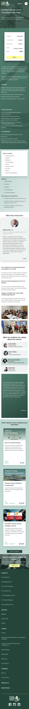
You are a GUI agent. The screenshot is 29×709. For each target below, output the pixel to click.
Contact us (14, 565)
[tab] (14, 345)
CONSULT (4, 573)
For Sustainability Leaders (8, 595)
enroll (14, 57)
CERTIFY (4, 610)
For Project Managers (7, 600)
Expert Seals (4, 654)
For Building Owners (6, 582)
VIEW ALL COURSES (14, 551)
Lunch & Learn (5, 677)
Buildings (3, 614)
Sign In (19, 4)
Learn (3, 629)
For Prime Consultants (7, 586)
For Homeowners (6, 591)
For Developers (5, 577)
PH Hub (3, 633)
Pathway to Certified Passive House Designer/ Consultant (13, 638)
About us (3, 673)
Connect (4, 669)
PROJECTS (5, 683)
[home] (5, 3)
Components (4, 619)
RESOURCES (5, 688)
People (3, 623)
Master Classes (5, 650)
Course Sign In (5, 663)
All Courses (4, 659)
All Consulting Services (7, 604)
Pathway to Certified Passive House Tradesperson (10, 644)
